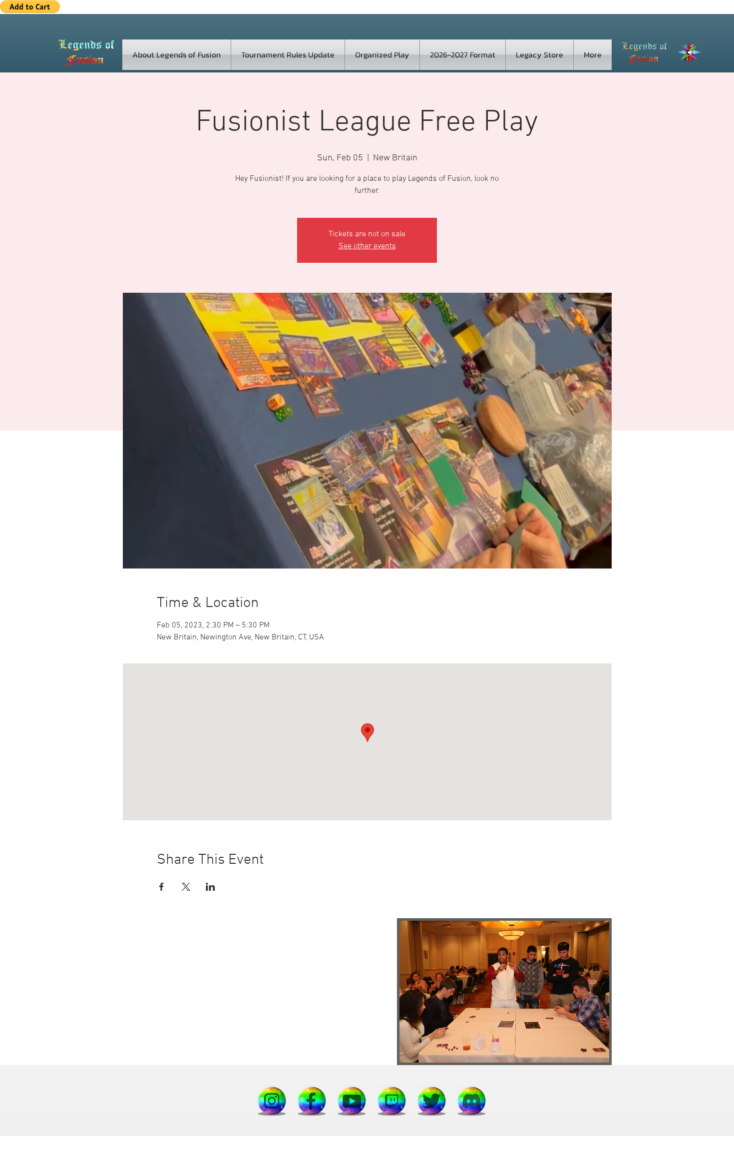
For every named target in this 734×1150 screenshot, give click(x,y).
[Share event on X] (186, 887)
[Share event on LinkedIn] (210, 887)
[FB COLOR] (312, 1100)
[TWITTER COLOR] (431, 1100)
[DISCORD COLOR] (471, 1100)
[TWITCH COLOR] (391, 1100)
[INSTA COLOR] (272, 1100)
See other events (367, 246)
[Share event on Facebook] (161, 887)
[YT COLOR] (352, 1100)
